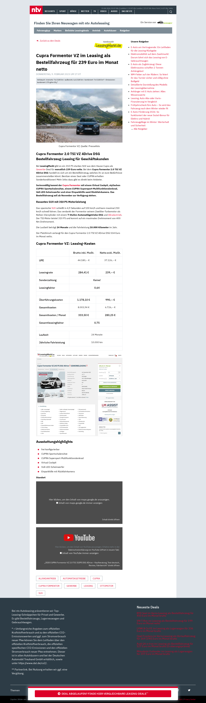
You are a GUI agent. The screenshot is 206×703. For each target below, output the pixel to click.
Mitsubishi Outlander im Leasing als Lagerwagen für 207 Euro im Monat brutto (164, 653)
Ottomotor (106, 585)
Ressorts (50, 11)
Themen (15, 690)
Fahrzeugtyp (43, 30)
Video (103, 11)
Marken (58, 30)
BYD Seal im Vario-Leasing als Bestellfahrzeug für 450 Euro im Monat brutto (165, 614)
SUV (54, 208)
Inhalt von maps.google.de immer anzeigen (80, 502)
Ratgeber (125, 30)
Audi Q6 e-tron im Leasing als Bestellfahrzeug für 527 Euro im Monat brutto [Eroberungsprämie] (165, 645)
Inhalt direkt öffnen (111, 519)
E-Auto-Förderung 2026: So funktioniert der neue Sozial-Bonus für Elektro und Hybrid (150, 115)
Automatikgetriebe (74, 578)
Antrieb (96, 30)
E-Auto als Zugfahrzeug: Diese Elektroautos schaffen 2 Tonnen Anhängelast (147, 67)
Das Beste (127, 11)
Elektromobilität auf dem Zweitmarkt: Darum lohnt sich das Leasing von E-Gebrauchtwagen (150, 57)
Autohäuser (110, 30)
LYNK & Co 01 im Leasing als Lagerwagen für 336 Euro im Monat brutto (165, 630)
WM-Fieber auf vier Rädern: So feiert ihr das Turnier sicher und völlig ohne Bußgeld (149, 78)
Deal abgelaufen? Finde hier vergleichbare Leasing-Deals (104, 693)
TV (94, 11)
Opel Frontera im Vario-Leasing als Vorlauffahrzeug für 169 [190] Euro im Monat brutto (166, 637)
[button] (36, 10)
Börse (73, 11)
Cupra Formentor (71, 185)
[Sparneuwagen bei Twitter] (189, 690)
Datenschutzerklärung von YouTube (93, 549)
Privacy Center (190, 699)
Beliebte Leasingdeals (77, 30)
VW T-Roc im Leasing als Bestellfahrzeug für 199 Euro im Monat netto (165, 622)
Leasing (88, 585)
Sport (62, 11)
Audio (114, 11)
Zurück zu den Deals (49, 40)
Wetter (85, 11)
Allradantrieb (114, 214)
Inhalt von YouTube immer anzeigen (80, 553)
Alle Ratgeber (140, 128)
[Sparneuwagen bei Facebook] (178, 690)
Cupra (96, 578)
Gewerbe (40, 169)
